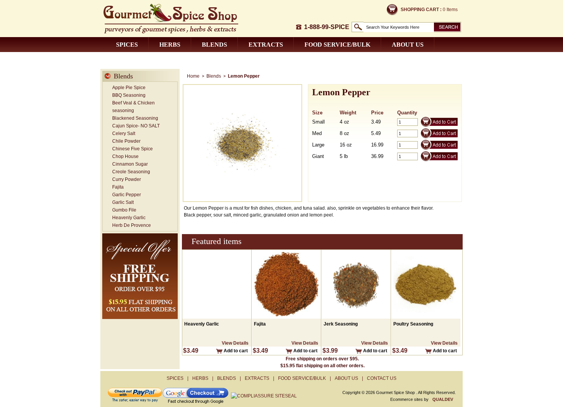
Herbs (169, 44)
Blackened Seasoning (135, 118)
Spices (127, 44)
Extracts (266, 44)
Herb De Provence (131, 225)
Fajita (118, 187)
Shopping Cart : (421, 9)
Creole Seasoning (131, 171)
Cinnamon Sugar (130, 164)
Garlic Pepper (126, 194)
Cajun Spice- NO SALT (136, 126)
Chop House (125, 156)
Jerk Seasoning (341, 324)
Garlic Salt (123, 202)
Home (193, 76)
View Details (235, 343)
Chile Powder (126, 141)
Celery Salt (123, 133)
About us (408, 44)
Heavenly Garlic (129, 217)
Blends (214, 44)
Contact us (136, 59)
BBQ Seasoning (129, 95)
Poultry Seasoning (413, 324)
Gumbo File (124, 210)
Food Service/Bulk (337, 44)
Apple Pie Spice (129, 87)
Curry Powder (126, 179)
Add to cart (236, 350)
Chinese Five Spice (132, 148)
